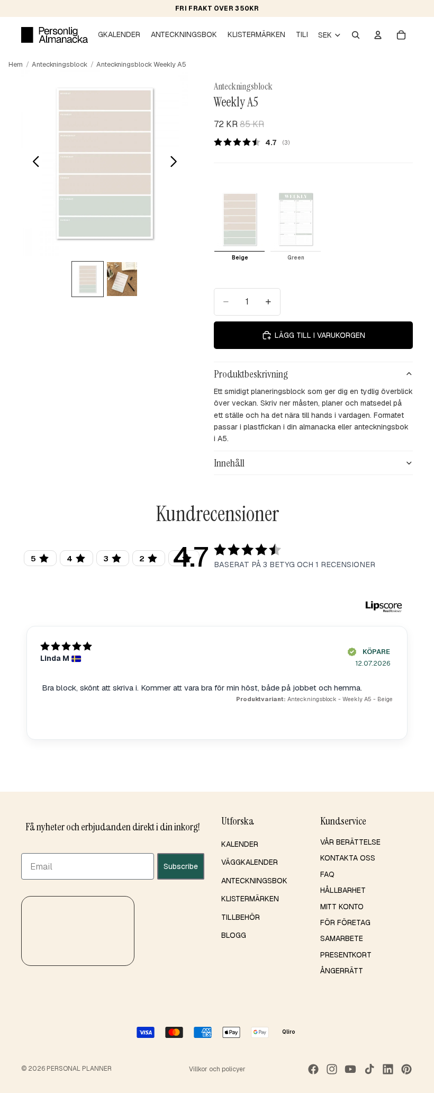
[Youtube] (350, 1069)
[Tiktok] (369, 1069)
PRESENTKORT (346, 955)
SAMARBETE (341, 939)
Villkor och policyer (217, 1069)
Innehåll (229, 463)
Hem (15, 64)
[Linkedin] (388, 1069)
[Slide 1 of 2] (88, 279)
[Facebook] (313, 1069)
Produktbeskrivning (251, 374)
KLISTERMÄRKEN (250, 898)
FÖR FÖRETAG (345, 922)
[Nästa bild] (176, 163)
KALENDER (239, 844)
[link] (255, 142)
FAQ (327, 874)
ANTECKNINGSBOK (254, 880)
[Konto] (378, 35)
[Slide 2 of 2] (122, 279)
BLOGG (233, 935)
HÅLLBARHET (343, 890)
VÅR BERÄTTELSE (350, 842)
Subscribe (181, 866)
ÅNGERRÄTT (341, 970)
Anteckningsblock (59, 64)
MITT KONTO (342, 906)
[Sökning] (355, 35)
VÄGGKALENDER (249, 862)
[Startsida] (54, 35)
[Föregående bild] (33, 163)
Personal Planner (79, 1068)
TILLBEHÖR (240, 917)
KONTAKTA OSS (347, 858)
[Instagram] (332, 1069)
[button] (77, 931)
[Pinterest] (406, 1069)
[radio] (239, 225)
